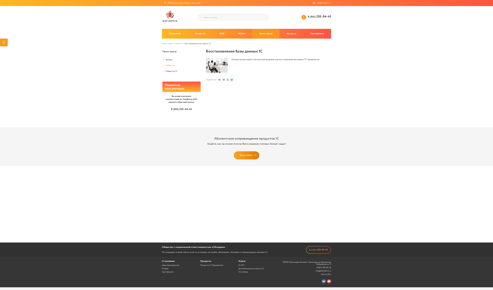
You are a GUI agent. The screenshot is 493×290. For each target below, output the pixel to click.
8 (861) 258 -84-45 (324, 267)
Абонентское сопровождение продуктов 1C (246, 138)
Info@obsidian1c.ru (323, 271)
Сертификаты (168, 272)
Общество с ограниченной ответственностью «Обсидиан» (193, 247)
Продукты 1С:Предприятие (211, 265)
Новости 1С (172, 71)
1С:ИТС (241, 265)
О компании (168, 261)
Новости (170, 65)
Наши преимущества (170, 265)
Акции (169, 59)
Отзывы (165, 268)
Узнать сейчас (246, 155)
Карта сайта (326, 274)
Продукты (205, 261)
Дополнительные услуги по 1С (251, 268)
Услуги (241, 261)
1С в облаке (243, 272)
